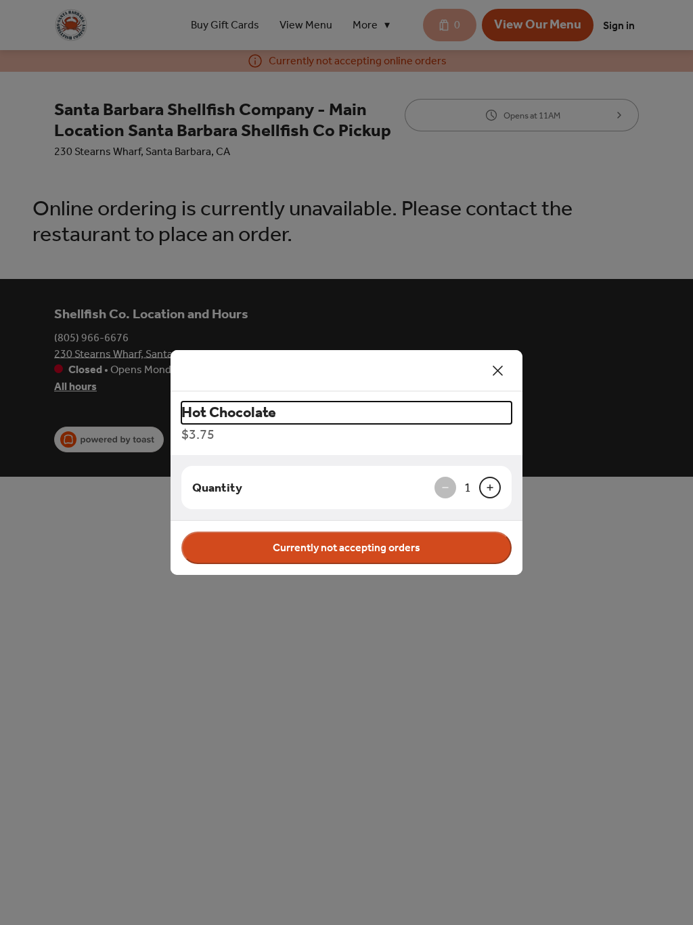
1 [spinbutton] (467, 487)
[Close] (498, 370)
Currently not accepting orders (346, 547)
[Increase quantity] (490, 487)
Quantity (217, 487)
